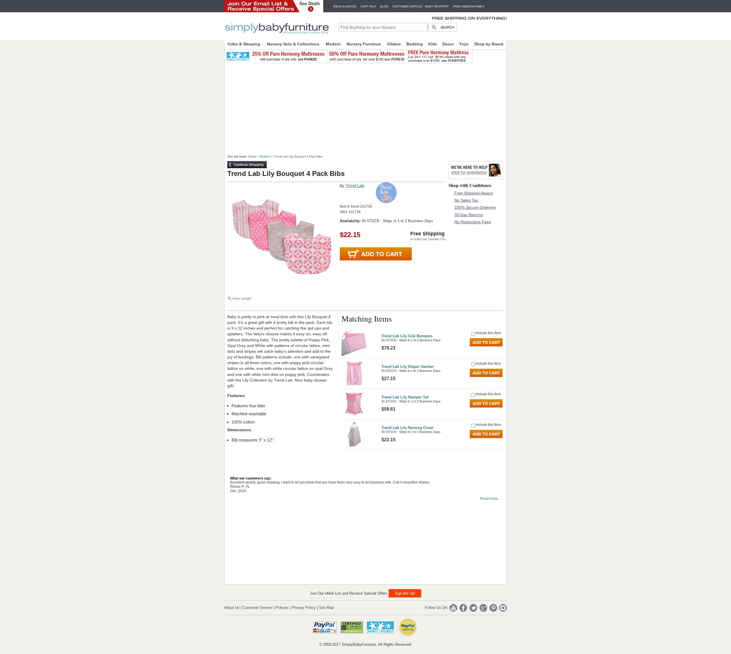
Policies (282, 607)
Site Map (326, 607)
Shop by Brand (488, 44)
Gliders (394, 44)
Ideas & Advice (344, 6)
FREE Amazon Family (469, 6)
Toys (464, 44)
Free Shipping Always (473, 193)
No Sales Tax (466, 200)
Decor (448, 44)
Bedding (414, 44)
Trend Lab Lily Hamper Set (405, 397)
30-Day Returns (468, 214)
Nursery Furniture (364, 44)
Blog (384, 6)
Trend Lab (355, 185)
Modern (333, 44)
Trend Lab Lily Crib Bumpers (407, 336)
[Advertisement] (368, 106)
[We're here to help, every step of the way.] (476, 177)
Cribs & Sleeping (244, 44)
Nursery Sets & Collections (293, 44)
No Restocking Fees (472, 222)
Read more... (490, 499)
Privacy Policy (304, 607)
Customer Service (407, 6)
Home (252, 156)
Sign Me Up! (405, 593)
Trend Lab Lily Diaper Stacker (407, 366)
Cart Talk (368, 6)
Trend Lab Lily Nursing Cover (407, 428)
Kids (432, 44)
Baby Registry (437, 6)
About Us (232, 607)
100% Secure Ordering (475, 207)
